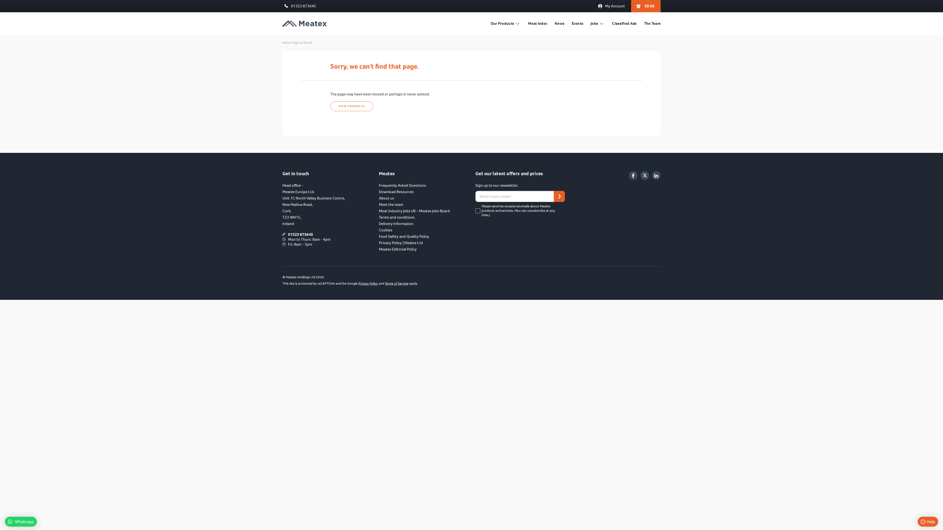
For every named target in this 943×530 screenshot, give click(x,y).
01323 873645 (303, 6)
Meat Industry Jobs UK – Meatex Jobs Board (414, 210)
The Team (652, 23)
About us (386, 198)
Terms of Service (396, 283)
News (559, 23)
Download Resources (396, 191)
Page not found (302, 43)
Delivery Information (396, 223)
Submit (559, 196)
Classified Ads (624, 23)
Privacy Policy (368, 283)
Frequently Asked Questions (402, 185)
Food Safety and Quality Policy (404, 236)
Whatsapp (24, 522)
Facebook (633, 175)
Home (286, 43)
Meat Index (537, 23)
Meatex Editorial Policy (398, 249)
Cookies (385, 230)
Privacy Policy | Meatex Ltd (401, 242)
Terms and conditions (397, 217)
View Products (352, 106)
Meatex (304, 23)
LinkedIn (656, 175)
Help (931, 522)
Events (577, 23)
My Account (615, 6)
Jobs (594, 23)
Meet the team (391, 204)
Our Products (502, 23)
